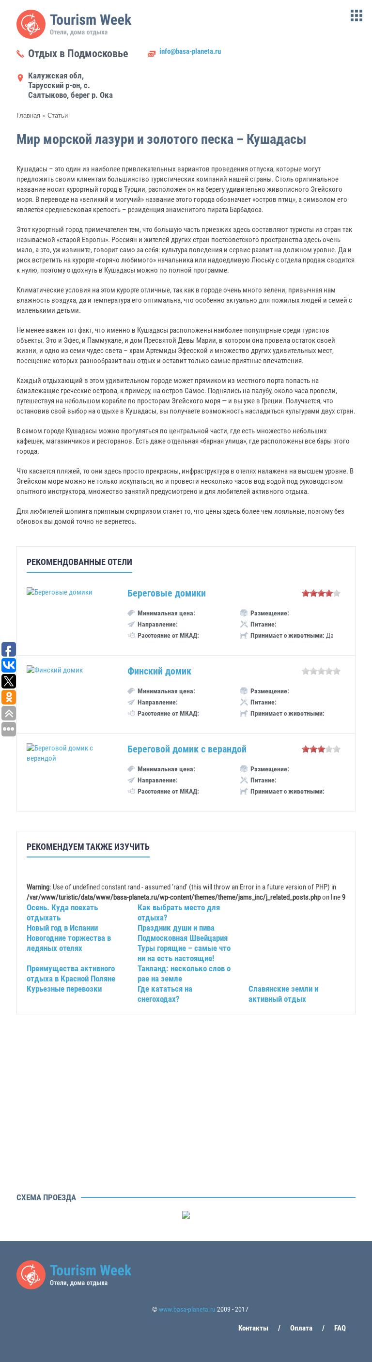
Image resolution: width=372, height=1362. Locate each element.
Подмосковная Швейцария (183, 938)
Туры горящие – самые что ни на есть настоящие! (184, 953)
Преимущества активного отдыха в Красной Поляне (71, 973)
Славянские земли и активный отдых (283, 994)
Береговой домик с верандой (187, 749)
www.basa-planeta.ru (187, 1309)
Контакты (253, 1328)
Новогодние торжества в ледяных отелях (69, 943)
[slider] (321, 593)
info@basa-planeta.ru (190, 51)
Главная (28, 115)
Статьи (57, 115)
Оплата (301, 1328)
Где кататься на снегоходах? (165, 994)
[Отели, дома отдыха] (74, 36)
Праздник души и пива (176, 928)
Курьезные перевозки (64, 989)
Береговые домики (166, 593)
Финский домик (159, 671)
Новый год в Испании (62, 928)
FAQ (340, 1328)
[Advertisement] (186, 1121)
